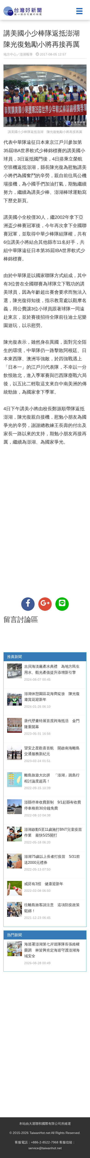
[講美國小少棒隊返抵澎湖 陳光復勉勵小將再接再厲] (28, 604)
